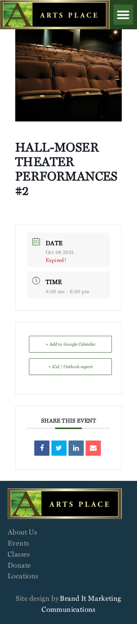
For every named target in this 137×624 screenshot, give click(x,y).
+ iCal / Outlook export (70, 366)
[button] (123, 15)
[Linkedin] (76, 448)
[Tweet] (59, 448)
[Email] (93, 448)
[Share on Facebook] (41, 448)
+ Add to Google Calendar (71, 344)
